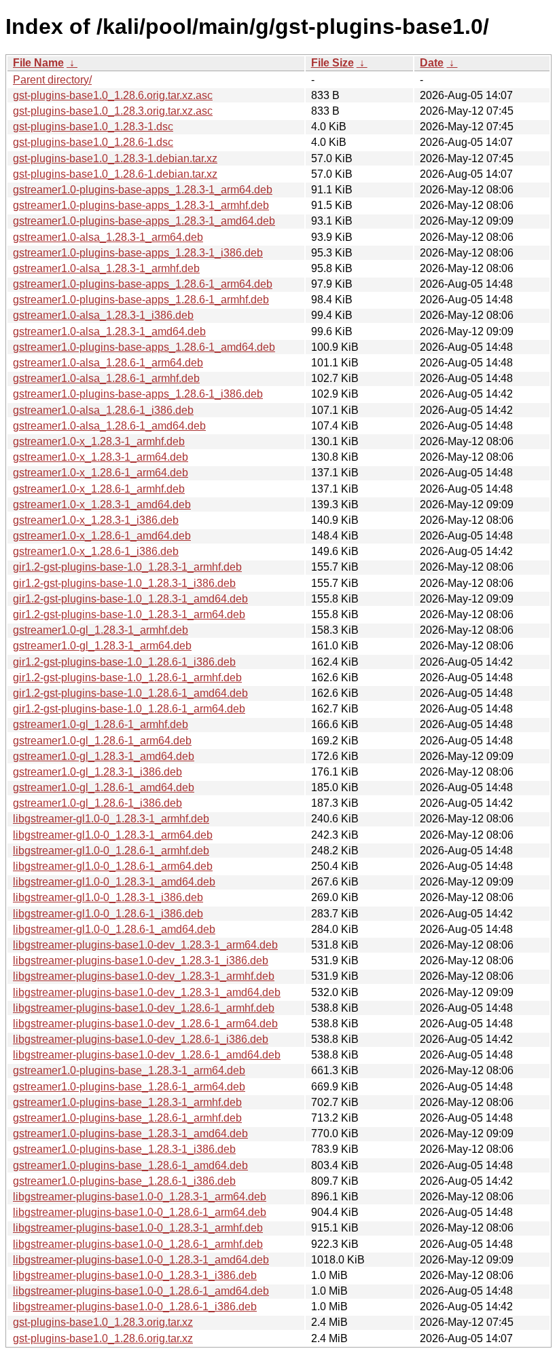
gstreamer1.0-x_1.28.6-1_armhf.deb (99, 489)
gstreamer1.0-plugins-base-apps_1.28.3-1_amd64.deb (144, 221)
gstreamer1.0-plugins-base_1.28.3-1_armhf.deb (127, 1102)
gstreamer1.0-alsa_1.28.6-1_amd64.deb (109, 426)
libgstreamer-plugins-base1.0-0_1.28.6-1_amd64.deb (141, 1291)
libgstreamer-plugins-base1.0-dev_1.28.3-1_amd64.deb (147, 992)
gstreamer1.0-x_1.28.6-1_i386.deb (96, 551)
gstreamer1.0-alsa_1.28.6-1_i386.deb (103, 410)
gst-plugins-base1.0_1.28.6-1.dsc (93, 142)
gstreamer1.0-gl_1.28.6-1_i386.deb (97, 803)
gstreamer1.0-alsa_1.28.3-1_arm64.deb (108, 237)
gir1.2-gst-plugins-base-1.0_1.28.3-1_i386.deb (124, 583)
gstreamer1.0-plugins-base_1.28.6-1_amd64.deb (130, 1165)
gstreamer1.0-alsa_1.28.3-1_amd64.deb (109, 331)
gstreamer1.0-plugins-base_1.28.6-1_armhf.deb (127, 1118)
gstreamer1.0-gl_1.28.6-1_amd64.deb (103, 787)
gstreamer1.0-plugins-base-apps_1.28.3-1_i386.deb (138, 253)
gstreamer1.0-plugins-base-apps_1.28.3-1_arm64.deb (142, 189)
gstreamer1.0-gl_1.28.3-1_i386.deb (97, 772)
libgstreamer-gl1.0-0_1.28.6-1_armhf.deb (111, 850)
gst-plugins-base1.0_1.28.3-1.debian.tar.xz (115, 158)
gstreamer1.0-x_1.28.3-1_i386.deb (96, 520)
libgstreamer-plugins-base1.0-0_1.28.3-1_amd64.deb (141, 1259)
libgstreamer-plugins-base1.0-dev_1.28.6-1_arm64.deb (145, 1023)
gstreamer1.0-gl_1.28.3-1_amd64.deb (103, 756)
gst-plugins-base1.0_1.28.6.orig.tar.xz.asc (113, 95)
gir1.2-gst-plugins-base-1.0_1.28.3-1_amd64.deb (130, 599)
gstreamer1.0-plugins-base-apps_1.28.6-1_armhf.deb (141, 299)
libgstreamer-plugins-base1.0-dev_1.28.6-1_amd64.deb (147, 1055)
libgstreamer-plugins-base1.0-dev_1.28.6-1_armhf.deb (143, 1008)
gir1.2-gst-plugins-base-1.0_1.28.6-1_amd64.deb (130, 693)
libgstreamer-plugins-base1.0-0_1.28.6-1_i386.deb (135, 1306)
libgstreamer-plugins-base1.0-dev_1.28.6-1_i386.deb (140, 1039)
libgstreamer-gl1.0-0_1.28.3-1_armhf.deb (111, 818)
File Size (332, 63)
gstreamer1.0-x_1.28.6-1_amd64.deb (102, 535)
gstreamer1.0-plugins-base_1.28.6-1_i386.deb (124, 1181)
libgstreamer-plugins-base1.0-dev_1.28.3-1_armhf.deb (143, 976)
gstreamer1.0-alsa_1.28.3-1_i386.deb (103, 315)
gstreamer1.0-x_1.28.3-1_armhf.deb (99, 441)
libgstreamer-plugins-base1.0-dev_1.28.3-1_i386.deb (140, 960)
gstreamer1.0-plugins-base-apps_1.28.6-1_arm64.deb (142, 284)
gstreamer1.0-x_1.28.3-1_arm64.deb (100, 457)
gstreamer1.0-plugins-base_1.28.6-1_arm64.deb (129, 1086)
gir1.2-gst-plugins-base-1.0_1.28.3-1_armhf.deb (127, 567)
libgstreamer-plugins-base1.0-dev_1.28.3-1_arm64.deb (145, 945)
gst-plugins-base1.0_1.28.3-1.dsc (93, 126)
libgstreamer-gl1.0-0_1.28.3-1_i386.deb (108, 897)
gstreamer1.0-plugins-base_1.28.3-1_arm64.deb (129, 1070)
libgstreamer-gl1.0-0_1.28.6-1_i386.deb (108, 913)
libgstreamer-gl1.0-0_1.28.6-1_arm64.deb (113, 866)
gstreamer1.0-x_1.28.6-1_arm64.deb (100, 472)
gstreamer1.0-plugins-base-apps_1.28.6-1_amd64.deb (144, 347)
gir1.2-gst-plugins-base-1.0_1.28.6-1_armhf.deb (127, 677)
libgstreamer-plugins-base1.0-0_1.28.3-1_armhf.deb (138, 1228)
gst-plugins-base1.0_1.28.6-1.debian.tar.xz (115, 174)
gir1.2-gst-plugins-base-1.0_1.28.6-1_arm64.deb (129, 708)
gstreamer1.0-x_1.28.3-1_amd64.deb (102, 504)
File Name (38, 63)
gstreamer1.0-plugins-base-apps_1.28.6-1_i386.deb (138, 394)
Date (432, 63)
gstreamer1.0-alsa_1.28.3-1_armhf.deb (106, 268)
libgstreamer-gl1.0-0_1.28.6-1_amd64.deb (114, 929)
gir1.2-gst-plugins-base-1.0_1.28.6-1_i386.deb (124, 662)
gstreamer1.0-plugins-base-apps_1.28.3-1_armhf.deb (141, 205)
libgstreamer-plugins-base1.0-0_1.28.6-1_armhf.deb (138, 1244)
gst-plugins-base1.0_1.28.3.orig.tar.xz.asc (113, 111)
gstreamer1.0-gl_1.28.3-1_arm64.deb (102, 645)
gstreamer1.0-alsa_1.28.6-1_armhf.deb (106, 378)
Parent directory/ (52, 79)
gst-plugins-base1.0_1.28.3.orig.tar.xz (103, 1322)
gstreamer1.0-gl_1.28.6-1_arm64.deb (102, 740)
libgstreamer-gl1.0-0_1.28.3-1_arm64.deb (113, 835)
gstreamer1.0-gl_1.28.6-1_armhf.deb (100, 724)
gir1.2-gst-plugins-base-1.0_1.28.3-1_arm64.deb (129, 614)
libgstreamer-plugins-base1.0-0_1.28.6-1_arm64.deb (139, 1212)
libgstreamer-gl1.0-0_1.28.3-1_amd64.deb (114, 882)
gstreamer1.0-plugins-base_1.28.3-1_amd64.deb (130, 1133)
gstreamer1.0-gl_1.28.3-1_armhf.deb (100, 630)
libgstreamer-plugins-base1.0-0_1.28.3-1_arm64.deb (139, 1196)
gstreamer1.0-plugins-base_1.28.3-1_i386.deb (124, 1149)
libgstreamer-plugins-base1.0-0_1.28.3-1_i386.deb (135, 1275)
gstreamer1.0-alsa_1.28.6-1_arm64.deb (108, 362)
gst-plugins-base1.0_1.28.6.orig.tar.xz (103, 1338)
